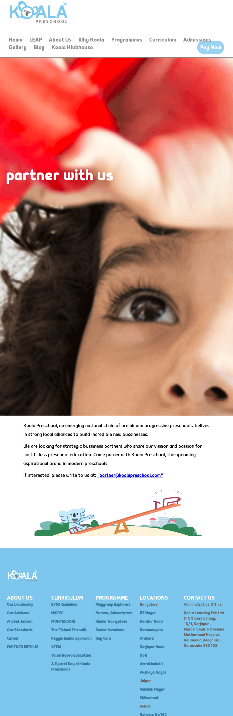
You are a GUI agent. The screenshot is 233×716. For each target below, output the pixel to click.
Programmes (126, 39)
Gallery (18, 47)
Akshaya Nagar (153, 672)
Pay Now (210, 47)
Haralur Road (151, 621)
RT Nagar (148, 613)
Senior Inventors (110, 629)
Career (13, 638)
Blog (39, 47)
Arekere (147, 638)
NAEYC (57, 613)
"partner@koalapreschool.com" (130, 475)
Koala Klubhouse (72, 47)
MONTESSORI (63, 621)
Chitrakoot (149, 697)
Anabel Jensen (19, 621)
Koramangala (151, 629)
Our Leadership (20, 604)
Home (15, 39)
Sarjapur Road (152, 646)
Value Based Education (71, 655)
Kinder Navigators (111, 621)
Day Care (103, 638)
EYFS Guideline (64, 604)
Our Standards (19, 629)
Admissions (197, 39)
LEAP (35, 39)
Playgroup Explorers (113, 604)
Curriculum (162, 39)
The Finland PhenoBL (69, 629)
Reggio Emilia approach (71, 638)
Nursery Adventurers (114, 613)
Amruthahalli (151, 663)
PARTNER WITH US (23, 646)
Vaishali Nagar (152, 689)
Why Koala (91, 39)
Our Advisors (18, 613)
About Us (60, 39)
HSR (143, 655)
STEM (56, 646)
